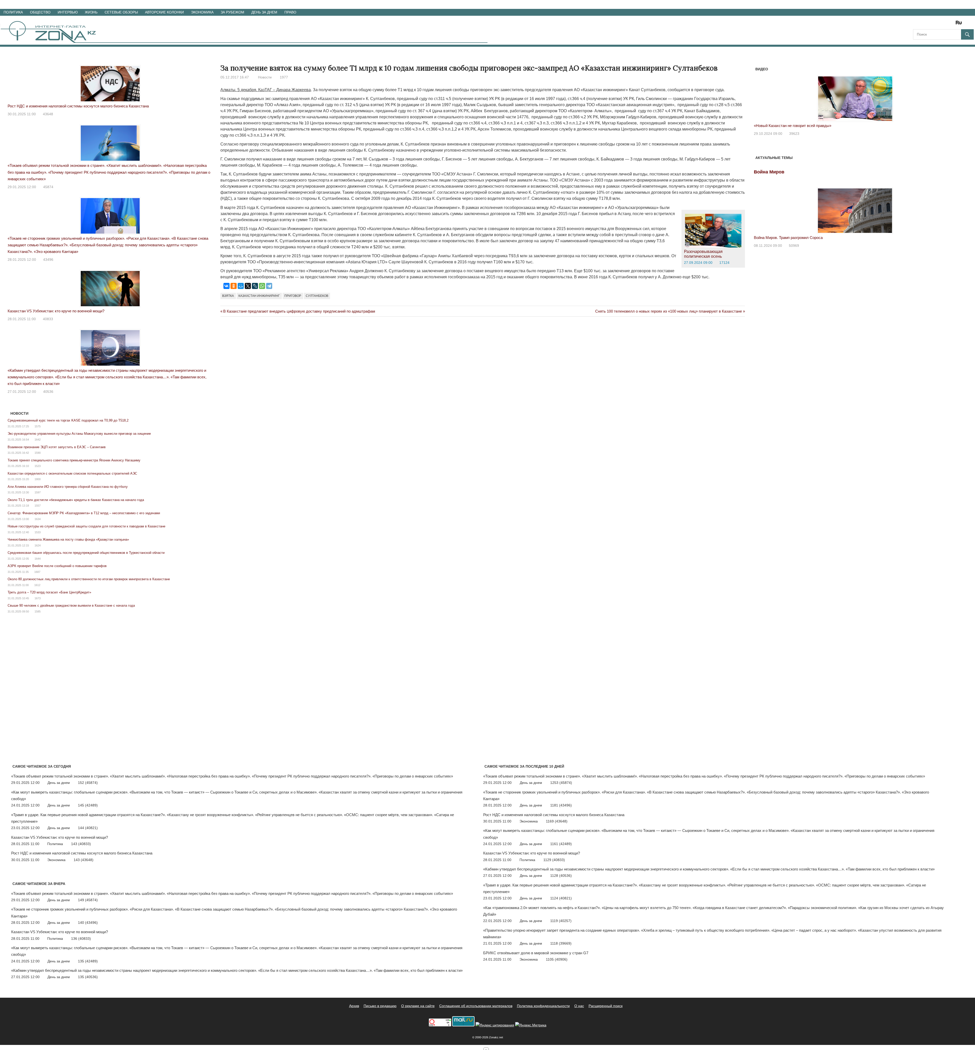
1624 (38, 545)
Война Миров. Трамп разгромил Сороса (788, 237)
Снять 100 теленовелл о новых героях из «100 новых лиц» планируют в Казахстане (668, 311)
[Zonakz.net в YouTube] (930, 24)
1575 (38, 426)
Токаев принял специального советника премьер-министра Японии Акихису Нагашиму (74, 460)
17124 (724, 263)
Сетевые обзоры (121, 12)
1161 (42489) (561, 844)
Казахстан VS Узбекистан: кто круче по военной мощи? (56, 311)
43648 (48, 114)
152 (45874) (88, 783)
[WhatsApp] (262, 286)
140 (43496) (88, 922)
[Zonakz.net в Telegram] (937, 24)
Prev (760, 93)
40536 (48, 392)
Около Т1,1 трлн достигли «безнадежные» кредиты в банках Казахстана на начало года (76, 500)
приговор (292, 296)
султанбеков (317, 296)
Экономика (202, 12)
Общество (40, 12)
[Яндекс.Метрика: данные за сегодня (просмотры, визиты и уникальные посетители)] (530, 1025)
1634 (38, 519)
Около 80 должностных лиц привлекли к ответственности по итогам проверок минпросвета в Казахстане (89, 579)
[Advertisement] (312, 342)
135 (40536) (88, 977)
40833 (48, 319)
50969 (794, 246)
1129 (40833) (554, 860)
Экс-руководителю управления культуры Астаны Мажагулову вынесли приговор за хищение (79, 433)
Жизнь (91, 12)
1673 (38, 598)
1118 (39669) (561, 943)
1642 (38, 439)
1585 (38, 611)
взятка (228, 296)
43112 (794, 134)
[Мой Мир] (241, 286)
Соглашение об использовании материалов (475, 1006)
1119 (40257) (561, 921)
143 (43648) (83, 860)
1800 (38, 479)
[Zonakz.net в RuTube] (960, 24)
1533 (38, 532)
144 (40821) (88, 828)
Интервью (68, 12)
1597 (38, 492)
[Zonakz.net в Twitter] (916, 24)
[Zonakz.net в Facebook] (923, 24)
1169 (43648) (556, 821)
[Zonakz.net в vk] (952, 24)
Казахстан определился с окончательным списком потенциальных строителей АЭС (72, 473)
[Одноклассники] (234, 286)
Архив (354, 1006)
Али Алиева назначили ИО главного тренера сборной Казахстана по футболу (68, 487)
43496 (48, 259)
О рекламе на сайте (418, 1006)
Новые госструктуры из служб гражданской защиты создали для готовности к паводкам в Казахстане (86, 526)
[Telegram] (269, 286)
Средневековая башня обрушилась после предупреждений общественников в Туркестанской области (86, 553)
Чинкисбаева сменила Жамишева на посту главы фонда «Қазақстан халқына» (68, 539)
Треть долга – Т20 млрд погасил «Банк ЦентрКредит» (49, 592)
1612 (37, 585)
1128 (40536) (561, 876)
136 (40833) (81, 938)
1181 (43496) (561, 805)
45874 (48, 187)
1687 (37, 571)
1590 (38, 452)
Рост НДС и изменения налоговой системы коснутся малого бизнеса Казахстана (78, 106)
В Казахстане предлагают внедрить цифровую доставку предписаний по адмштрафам (299, 311)
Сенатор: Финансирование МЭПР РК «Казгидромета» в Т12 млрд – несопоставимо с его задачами (84, 513)
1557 (38, 505)
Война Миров (769, 171)
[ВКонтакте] (226, 286)
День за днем (264, 12)
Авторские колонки (164, 12)
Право (290, 12)
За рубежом (232, 12)
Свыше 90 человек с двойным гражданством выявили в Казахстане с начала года (71, 605)
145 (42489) (88, 805)
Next (950, 93)
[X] (248, 286)
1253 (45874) (561, 783)
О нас (579, 1006)
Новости (265, 77)
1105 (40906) (556, 959)
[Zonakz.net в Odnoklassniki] (945, 24)
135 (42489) (88, 961)
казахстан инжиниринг (259, 296)
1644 (38, 558)
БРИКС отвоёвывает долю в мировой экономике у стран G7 (535, 953)
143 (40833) (81, 844)
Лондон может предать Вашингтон (784, 125)
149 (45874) (88, 900)
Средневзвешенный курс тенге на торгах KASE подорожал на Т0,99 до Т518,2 (68, 420)
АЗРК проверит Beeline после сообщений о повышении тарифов (57, 566)
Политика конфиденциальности (543, 1006)
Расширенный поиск (606, 1006)
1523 (38, 465)
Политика (13, 12)
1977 (284, 77)
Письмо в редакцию (380, 1006)
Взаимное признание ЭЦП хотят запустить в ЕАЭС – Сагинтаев (57, 447)
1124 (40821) (561, 898)
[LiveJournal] (255, 286)
